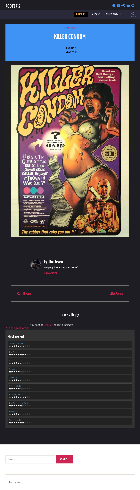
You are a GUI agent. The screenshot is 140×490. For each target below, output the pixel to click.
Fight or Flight (15, 386)
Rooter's (12, 6)
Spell (11, 360)
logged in (48, 324)
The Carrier (14, 352)
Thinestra (13, 411)
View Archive (52, 272)
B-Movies (81, 14)
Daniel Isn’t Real (16, 420)
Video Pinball (113, 14)
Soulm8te (13, 377)
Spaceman (13, 369)
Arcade (96, 14)
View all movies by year (17, 327)
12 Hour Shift (15, 394)
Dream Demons (16, 343)
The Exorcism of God (18, 403)
